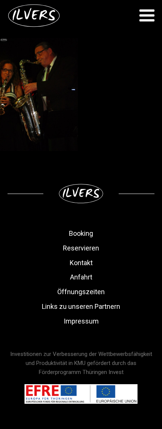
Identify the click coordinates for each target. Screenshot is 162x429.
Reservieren (81, 248)
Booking (81, 233)
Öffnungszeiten (81, 292)
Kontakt (81, 263)
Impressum (81, 321)
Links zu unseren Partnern (81, 306)
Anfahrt (81, 277)
